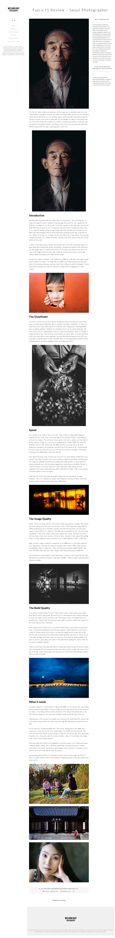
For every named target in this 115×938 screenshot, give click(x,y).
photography (63, 888)
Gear (45, 888)
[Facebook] (12, 20)
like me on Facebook (100, 60)
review (70, 888)
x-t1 (77, 888)
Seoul (74, 888)
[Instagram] (15, 20)
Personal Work (13, 38)
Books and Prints (13, 41)
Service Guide (13, 32)
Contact (13, 35)
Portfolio (13, 29)
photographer (55, 888)
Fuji (42, 888)
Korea (48, 888)
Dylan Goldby (103, 26)
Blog (13, 26)
